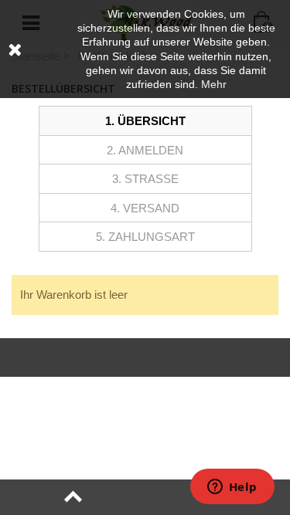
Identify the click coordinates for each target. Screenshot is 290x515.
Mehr (214, 84)
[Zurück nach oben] (72, 497)
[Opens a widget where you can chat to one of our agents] (232, 488)
